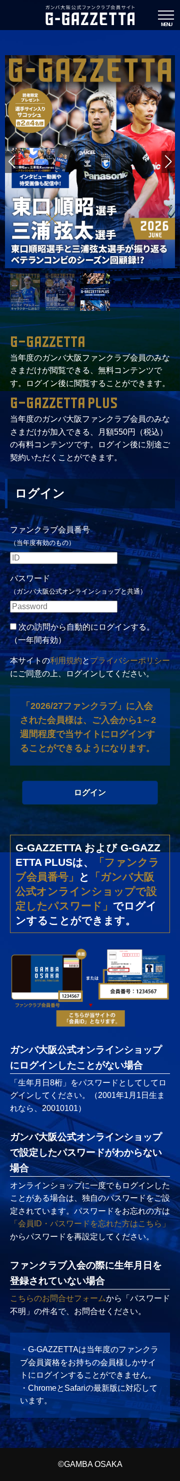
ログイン (90, 792)
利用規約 (66, 660)
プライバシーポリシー (130, 660)
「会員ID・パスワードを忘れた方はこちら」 (90, 1223)
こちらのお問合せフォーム (58, 1298)
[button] (168, 162)
